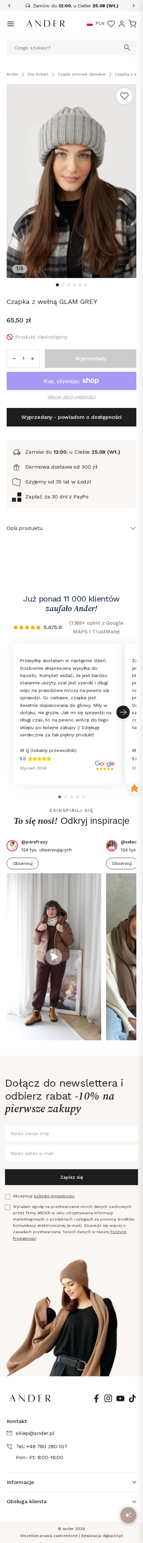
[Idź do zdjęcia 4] (74, 284)
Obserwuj (23, 863)
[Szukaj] (127, 47)
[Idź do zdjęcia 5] (79, 284)
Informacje (20, 1482)
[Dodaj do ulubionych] (124, 96)
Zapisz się (71, 1177)
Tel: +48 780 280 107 (42, 1446)
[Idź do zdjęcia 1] (57, 284)
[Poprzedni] (12, 5)
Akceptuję (43, 1196)
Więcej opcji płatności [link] (72, 396)
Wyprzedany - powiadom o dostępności (71, 417)
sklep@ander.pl (35, 1433)
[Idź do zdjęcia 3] (68, 284)
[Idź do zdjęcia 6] (85, 284)
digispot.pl (112, 1535)
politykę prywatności (54, 1196)
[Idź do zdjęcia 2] (63, 284)
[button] (90, 24)
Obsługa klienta (27, 1501)
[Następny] (131, 5)
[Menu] (11, 24)
